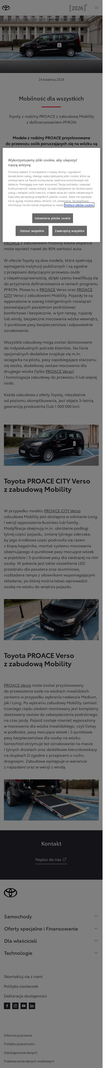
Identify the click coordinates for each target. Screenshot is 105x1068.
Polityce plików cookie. (79, 205)
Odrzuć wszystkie (32, 231)
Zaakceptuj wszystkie (69, 231)
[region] (51, 195)
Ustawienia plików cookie (53, 218)
